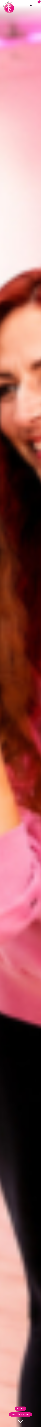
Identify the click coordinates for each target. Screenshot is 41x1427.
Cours (20, 1408)
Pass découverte (20, 1414)
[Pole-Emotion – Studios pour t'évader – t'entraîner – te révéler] (8, 7)
